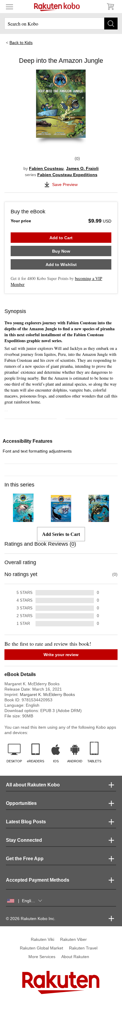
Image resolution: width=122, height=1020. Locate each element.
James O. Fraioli (82, 168)
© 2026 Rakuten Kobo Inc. (30, 918)
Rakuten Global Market (41, 948)
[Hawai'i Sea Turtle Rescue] (98, 519)
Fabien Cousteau (46, 168)
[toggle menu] (9, 6)
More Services (41, 956)
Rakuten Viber (73, 939)
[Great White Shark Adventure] (23, 519)
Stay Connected (24, 840)
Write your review (61, 654)
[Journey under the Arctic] (61, 519)
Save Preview (65, 184)
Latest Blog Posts (26, 821)
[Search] (111, 23)
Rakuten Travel (83, 948)
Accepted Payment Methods (37, 880)
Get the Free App (25, 858)
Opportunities (21, 803)
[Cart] (110, 6)
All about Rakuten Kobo (33, 784)
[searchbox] (61, 23)
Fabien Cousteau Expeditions (67, 174)
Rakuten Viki (42, 939)
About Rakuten (75, 956)
